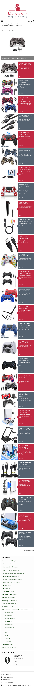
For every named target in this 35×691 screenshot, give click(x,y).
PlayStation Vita (9, 627)
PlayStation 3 (9, 621)
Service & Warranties (9, 604)
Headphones (7, 585)
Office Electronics (8, 591)
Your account (8, 677)
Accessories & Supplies (10, 561)
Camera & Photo (8, 564)
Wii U (6, 636)
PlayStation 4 (9, 624)
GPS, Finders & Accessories (11, 582)
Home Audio (7, 588)
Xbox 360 (7, 638)
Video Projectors (8, 644)
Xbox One (8, 641)
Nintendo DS (9, 615)
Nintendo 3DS (9, 613)
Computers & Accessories (11, 576)
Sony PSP (8, 630)
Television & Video (8, 607)
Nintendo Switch (10, 618)
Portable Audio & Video (10, 594)
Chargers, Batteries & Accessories (13, 573)
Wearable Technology (9, 647)
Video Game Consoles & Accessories (15, 610)
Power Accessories (9, 597)
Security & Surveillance (10, 600)
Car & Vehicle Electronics (10, 567)
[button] (3, 664)
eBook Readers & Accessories (12, 579)
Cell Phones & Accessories (11, 570)
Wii (6, 633)
